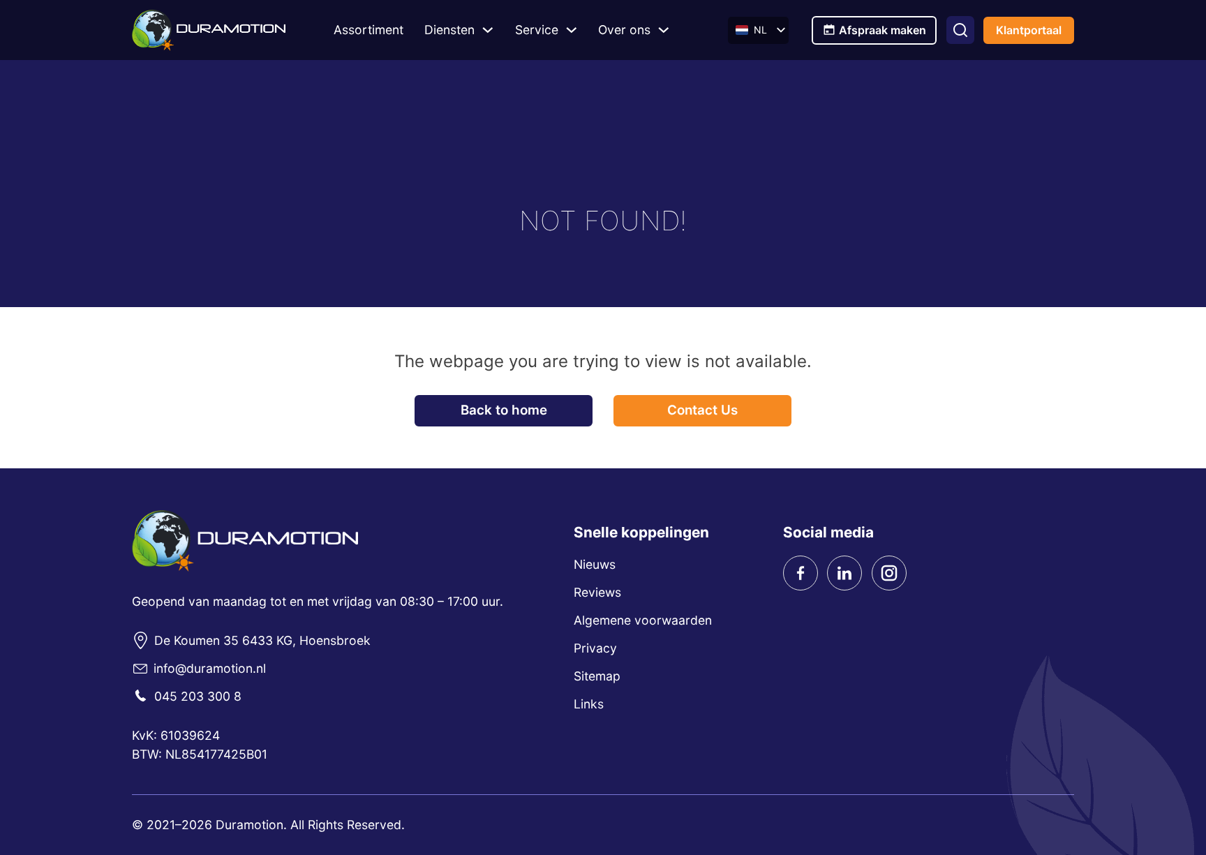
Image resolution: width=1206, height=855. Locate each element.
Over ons (624, 29)
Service (536, 29)
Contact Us (702, 410)
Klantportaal (1029, 30)
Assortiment (368, 29)
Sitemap (597, 676)
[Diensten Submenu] (488, 30)
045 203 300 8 (197, 696)
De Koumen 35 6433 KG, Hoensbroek (262, 640)
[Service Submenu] (571, 30)
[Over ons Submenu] (663, 30)
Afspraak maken (882, 30)
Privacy (595, 648)
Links (589, 704)
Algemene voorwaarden (643, 620)
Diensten (449, 29)
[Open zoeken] (960, 30)
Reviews (597, 592)
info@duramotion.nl (210, 668)
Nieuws (595, 564)
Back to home (504, 410)
